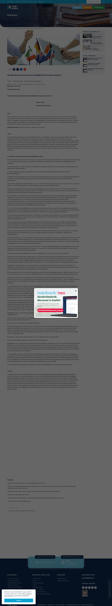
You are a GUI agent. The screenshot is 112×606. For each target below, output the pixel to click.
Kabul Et (18, 600)
